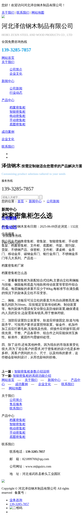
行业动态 (16, 92)
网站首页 (8, 57)
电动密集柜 (17, 116)
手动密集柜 (17, 120)
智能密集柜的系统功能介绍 (32, 375)
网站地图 (37, 12)
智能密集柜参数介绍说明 (31, 371)
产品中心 (8, 100)
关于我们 (8, 12)
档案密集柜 (17, 107)
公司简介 (16, 69)
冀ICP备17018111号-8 (42, 492)
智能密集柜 (17, 111)
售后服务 (16, 404)
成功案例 (8, 131)
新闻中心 (8, 81)
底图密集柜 (17, 124)
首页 (21, 201)
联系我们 (23, 12)
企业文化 (16, 73)
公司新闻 (16, 88)
